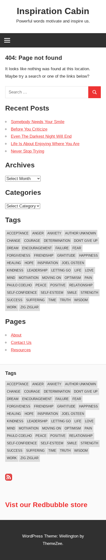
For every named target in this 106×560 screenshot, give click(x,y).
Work (12, 307)
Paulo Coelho (19, 285)
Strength (89, 292)
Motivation (28, 278)
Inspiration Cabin (53, 11)
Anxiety (54, 233)
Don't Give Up (86, 241)
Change (13, 241)
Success (14, 300)
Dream (12, 248)
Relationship (81, 285)
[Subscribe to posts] (8, 479)
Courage (32, 241)
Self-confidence (22, 292)
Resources (21, 350)
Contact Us (21, 342)
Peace (41, 285)
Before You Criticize (29, 129)
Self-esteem (52, 292)
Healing (14, 263)
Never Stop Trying (27, 151)
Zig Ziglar (29, 307)
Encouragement (37, 248)
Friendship (43, 255)
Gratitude (66, 255)
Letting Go (61, 270)
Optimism (73, 278)
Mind (11, 278)
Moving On (51, 278)
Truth (65, 300)
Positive (58, 285)
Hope (29, 263)
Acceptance (18, 233)
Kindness (15, 270)
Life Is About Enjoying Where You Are (45, 143)
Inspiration (47, 263)
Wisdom (81, 300)
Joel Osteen (73, 263)
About (16, 335)
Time (52, 300)
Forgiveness (18, 255)
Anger (38, 233)
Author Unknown (80, 233)
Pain (88, 278)
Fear (76, 248)
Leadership (37, 270)
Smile (72, 292)
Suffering (35, 300)
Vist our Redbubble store (46, 505)
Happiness (88, 255)
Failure (62, 248)
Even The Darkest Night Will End (41, 136)
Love (89, 270)
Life (77, 270)
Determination (57, 241)
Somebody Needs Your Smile (37, 121)
